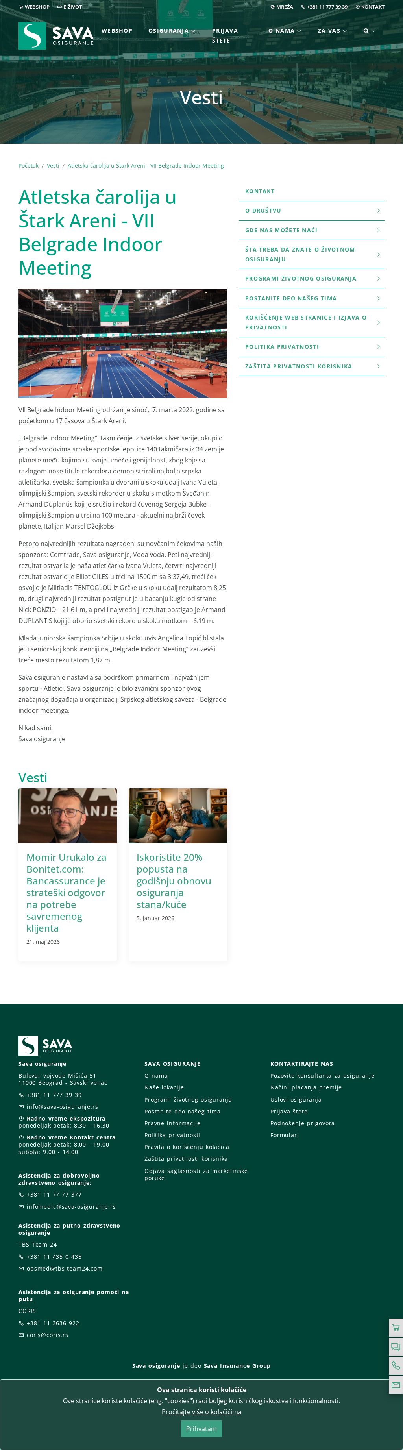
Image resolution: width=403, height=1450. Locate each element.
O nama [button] (281, 30)
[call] (396, 1366)
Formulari (284, 1135)
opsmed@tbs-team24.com (65, 1268)
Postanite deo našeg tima (291, 298)
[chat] (396, 1347)
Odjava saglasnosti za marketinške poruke (196, 1174)
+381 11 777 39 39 (327, 6)
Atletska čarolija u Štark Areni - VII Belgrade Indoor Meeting (146, 165)
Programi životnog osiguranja (301, 278)
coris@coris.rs (47, 1335)
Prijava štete (225, 35)
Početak (28, 165)
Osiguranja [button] (168, 30)
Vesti (53, 165)
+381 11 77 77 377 (54, 1194)
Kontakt (260, 191)
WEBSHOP (37, 6)
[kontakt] (396, 1385)
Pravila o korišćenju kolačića (186, 1146)
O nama (156, 1075)
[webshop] (396, 1328)
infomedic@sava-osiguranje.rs (71, 1206)
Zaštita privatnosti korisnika (299, 366)
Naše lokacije (164, 1087)
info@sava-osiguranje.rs (62, 1106)
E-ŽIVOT (72, 6)
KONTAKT (373, 6)
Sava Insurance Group (237, 1365)
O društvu (263, 210)
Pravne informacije (172, 1123)
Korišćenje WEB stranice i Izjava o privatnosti (306, 322)
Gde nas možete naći (281, 230)
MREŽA (284, 6)
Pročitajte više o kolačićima (202, 1411)
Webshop (117, 30)
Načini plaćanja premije (306, 1087)
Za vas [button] (329, 30)
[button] (370, 31)
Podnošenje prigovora (302, 1123)
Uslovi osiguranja (296, 1099)
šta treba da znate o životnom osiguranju (300, 254)
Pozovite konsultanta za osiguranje (322, 1075)
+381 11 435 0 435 (54, 1256)
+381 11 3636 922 (53, 1323)
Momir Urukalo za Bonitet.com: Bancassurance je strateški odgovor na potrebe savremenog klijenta (66, 892)
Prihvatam (201, 1428)
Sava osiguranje (156, 1365)
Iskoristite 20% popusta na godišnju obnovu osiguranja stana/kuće (174, 881)
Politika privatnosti (282, 346)
